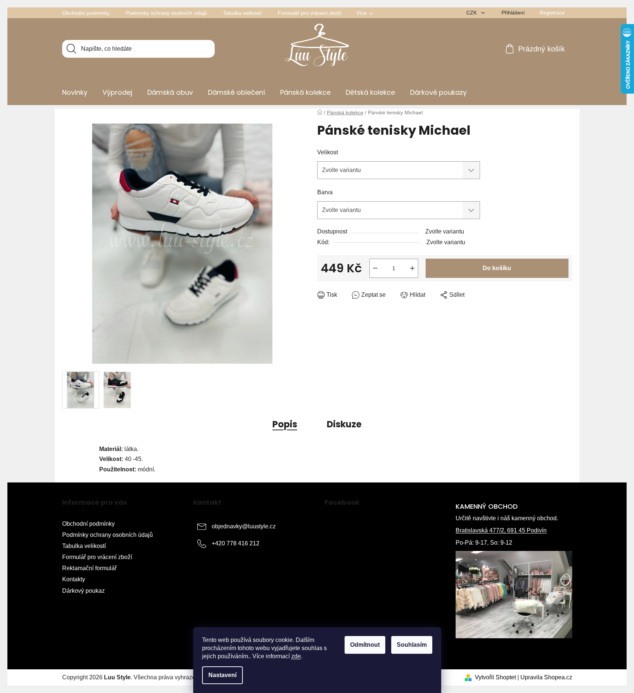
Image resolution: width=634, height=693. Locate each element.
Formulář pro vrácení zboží (310, 13)
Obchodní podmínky (86, 13)
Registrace (552, 13)
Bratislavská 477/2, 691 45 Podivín (501, 530)
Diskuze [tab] (344, 424)
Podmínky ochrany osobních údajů (166, 13)
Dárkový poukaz (83, 591)
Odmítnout (365, 645)
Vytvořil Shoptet (495, 677)
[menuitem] (75, 92)
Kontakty (73, 579)
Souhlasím (412, 645)
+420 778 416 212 (235, 543)
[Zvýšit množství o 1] (412, 268)
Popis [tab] (284, 424)
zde (296, 656)
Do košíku (497, 268)
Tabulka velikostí (242, 13)
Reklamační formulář (89, 568)
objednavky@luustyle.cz (244, 526)
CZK (472, 13)
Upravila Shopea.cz (546, 677)
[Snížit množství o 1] (375, 268)
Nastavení (222, 675)
